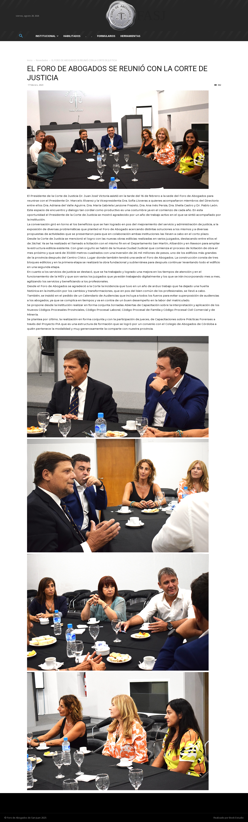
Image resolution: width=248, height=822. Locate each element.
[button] (21, 36)
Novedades (42, 60)
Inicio (29, 60)
